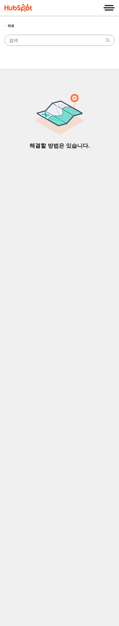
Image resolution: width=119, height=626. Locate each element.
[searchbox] (59, 40)
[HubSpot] (18, 8)
